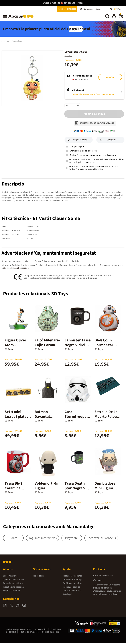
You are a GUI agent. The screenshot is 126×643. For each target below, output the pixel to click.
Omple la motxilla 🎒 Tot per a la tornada (63, 2)
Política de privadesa (72, 583)
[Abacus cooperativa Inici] (21, 18)
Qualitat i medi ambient (14, 579)
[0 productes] (121, 17)
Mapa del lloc (41, 629)
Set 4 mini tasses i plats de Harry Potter (18, 416)
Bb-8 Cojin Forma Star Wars (103, 345)
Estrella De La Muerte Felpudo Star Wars (107, 416)
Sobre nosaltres (10, 575)
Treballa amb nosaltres (13, 587)
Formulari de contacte (103, 575)
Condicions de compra (73, 579)
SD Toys (68, 55)
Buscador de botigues (13, 583)
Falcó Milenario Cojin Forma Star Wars (47, 345)
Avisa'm (110, 77)
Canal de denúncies (72, 590)
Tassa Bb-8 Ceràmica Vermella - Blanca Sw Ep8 (17, 490)
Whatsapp (97, 580)
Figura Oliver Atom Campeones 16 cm (17, 347)
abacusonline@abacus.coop (16, 268)
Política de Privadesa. (107, 594)
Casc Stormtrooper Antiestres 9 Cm (78, 416)
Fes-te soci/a (38, 575)
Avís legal (67, 594)
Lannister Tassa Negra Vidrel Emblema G (78, 345)
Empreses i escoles (11, 590)
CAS (119, 9)
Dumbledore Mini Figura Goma (104, 488)
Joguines (5, 41)
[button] (114, 16)
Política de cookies (71, 587)
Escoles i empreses (67, 8)
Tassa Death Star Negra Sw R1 (76, 488)
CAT (115, 9)
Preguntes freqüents (72, 575)
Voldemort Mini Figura (48, 486)
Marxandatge (17, 41)
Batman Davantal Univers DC (44, 416)
